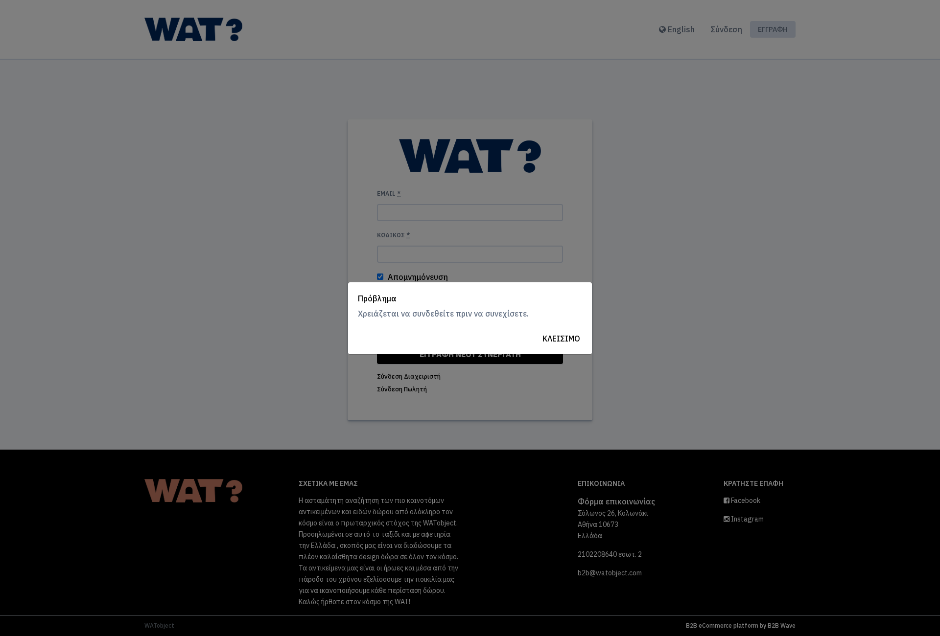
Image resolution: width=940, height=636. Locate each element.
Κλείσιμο (561, 338)
